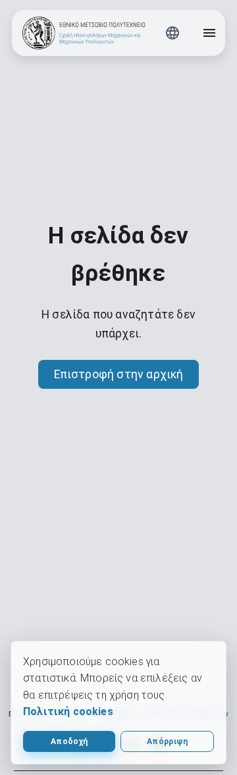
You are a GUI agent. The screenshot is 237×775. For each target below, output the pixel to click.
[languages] (172, 33)
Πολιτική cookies (68, 711)
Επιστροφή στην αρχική (119, 374)
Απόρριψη (167, 741)
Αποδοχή (69, 741)
